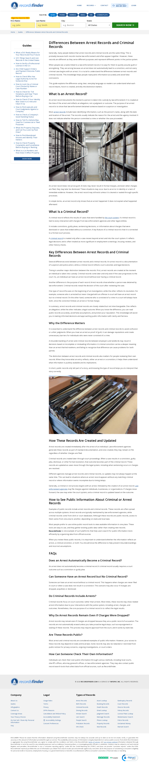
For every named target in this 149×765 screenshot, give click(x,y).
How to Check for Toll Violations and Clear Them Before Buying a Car (27, 94)
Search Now (123, 25)
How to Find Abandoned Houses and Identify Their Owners (26, 137)
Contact (104, 5)
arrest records (60, 112)
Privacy (46, 707)
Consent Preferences (51, 723)
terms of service (94, 742)
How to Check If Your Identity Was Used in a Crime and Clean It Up (28, 101)
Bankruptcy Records (125, 701)
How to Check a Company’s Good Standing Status (27, 116)
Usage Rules (47, 701)
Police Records (123, 720)
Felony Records (123, 710)
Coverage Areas (16, 714)
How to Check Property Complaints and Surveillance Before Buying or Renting (27, 145)
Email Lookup (102, 710)
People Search (81, 720)
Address (72, 15)
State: (89, 21)
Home (79, 5)
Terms (45, 704)
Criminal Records (82, 707)
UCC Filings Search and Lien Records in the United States (27, 59)
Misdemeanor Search (125, 717)
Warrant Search (123, 727)
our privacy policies (110, 742)
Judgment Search (103, 714)
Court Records (123, 704)
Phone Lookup (102, 720)
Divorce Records (123, 707)
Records (90, 5)
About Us (14, 701)
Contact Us (15, 710)
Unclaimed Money (124, 723)
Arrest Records (81, 701)
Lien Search (80, 717)
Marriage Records (103, 717)
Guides (13, 704)
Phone (62, 15)
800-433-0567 (121, 5)
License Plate (102, 15)
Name (53, 15)
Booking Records (103, 704)
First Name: (16, 21)
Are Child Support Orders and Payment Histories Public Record (28, 71)
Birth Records (81, 704)
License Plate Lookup (125, 714)
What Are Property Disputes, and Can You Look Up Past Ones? (28, 130)
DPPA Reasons (48, 710)
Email (83, 15)
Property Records (103, 723)
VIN (91, 15)
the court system (112, 217)
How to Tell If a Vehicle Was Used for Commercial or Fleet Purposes (28, 122)
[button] (130, 758)
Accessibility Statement (51, 717)
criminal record (56, 238)
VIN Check (79, 727)
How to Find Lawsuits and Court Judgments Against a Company (27, 109)
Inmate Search (81, 714)
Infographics (15, 707)
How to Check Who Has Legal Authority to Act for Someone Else (26, 78)
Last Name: (41, 21)
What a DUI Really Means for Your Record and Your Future (28, 54)
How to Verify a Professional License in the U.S (27, 64)
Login (133, 5)
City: (63, 21)
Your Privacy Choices (18, 717)
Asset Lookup (102, 701)
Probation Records (83, 723)
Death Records (102, 707)
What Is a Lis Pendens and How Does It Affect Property (27, 151)
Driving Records (81, 710)
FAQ (12, 726)
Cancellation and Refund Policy (54, 714)
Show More (27, 159)
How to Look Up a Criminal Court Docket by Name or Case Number (27, 86)
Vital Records (101, 727)
